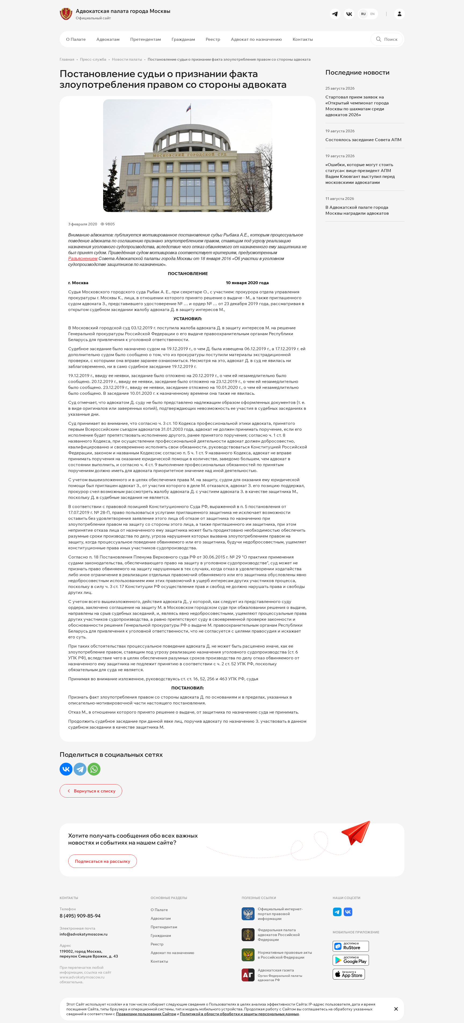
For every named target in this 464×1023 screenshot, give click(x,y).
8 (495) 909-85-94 (80, 916)
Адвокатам (107, 39)
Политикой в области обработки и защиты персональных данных (239, 1013)
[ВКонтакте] (66, 769)
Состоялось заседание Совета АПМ (363, 139)
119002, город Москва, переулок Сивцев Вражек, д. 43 (89, 954)
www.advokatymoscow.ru (82, 977)
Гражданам (183, 39)
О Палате (76, 39)
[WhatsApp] (94, 769)
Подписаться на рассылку (102, 861)
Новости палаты (127, 59)
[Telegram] (80, 769)
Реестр (213, 39)
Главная (67, 59)
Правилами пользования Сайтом (146, 1013)
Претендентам (145, 39)
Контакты (303, 39)
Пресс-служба (93, 59)
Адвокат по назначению (256, 39)
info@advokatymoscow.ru (83, 934)
